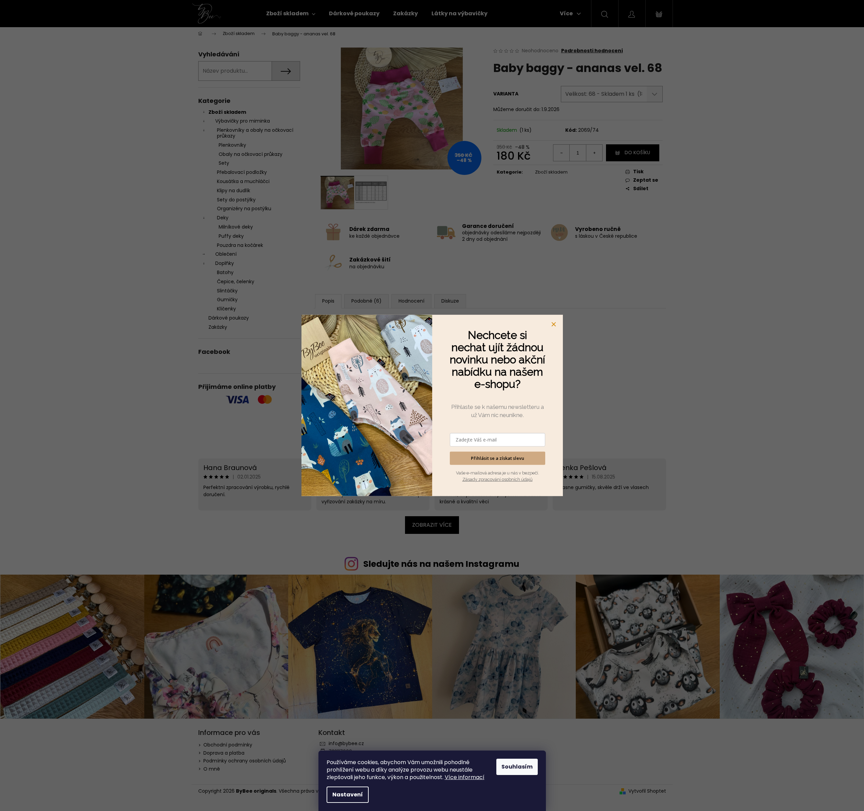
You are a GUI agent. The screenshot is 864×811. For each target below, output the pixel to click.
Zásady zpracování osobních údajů (497, 479)
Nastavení (347, 794)
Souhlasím (517, 767)
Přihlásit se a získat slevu (497, 458)
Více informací (464, 777)
